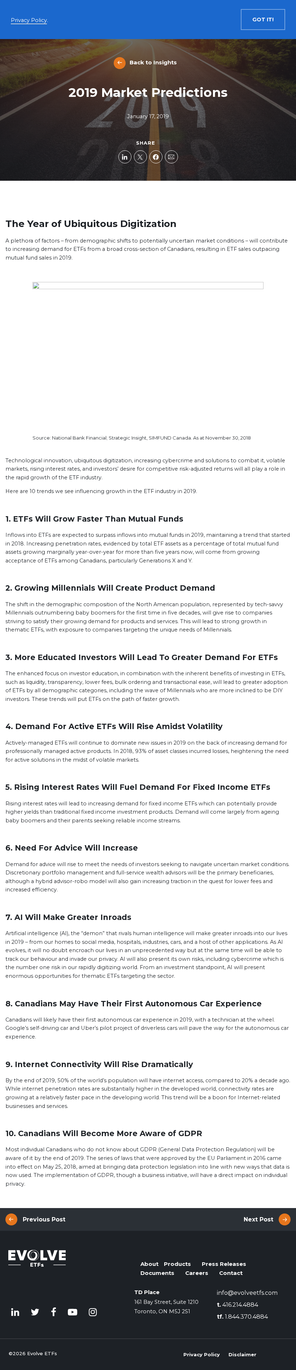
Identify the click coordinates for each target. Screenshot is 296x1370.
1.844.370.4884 (242, 1316)
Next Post (258, 1219)
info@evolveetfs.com (247, 1292)
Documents (157, 1273)
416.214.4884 (237, 1304)
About (149, 1263)
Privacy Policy (201, 1354)
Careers (196, 1273)
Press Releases (224, 1263)
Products (177, 1263)
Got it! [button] (263, 19)
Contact (231, 1273)
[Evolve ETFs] (37, 1271)
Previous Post (44, 1219)
